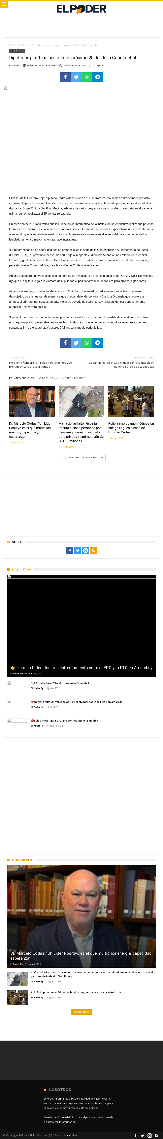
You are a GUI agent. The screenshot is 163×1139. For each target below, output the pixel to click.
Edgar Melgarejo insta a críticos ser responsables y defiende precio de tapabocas (121, 362)
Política (23, 45)
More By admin (48, 378)
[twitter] (76, 77)
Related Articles (21, 378)
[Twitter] (77, 550)
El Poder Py (16, 673)
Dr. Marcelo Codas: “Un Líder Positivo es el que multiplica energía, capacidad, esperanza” (30, 430)
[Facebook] (69, 550)
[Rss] (93, 550)
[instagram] (85, 550)
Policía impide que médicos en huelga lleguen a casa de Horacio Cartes (131, 427)
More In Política (73, 378)
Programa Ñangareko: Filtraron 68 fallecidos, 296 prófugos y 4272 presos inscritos (40, 362)
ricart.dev (71, 1135)
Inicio (12, 45)
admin (17, 65)
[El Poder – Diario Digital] (81, 4)
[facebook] (65, 77)
